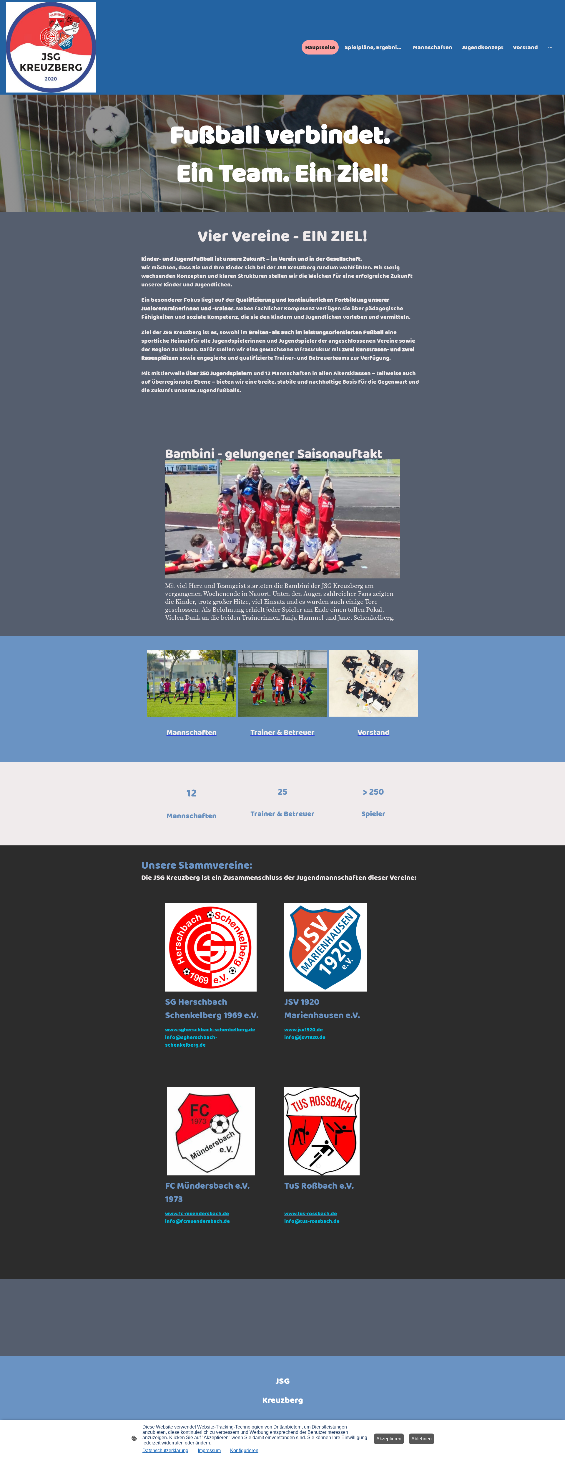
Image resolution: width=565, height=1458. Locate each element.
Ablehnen (421, 1438)
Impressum (209, 1450)
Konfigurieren (244, 1450)
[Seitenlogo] (51, 47)
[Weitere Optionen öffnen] (550, 47)
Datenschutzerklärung (165, 1450)
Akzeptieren (388, 1438)
